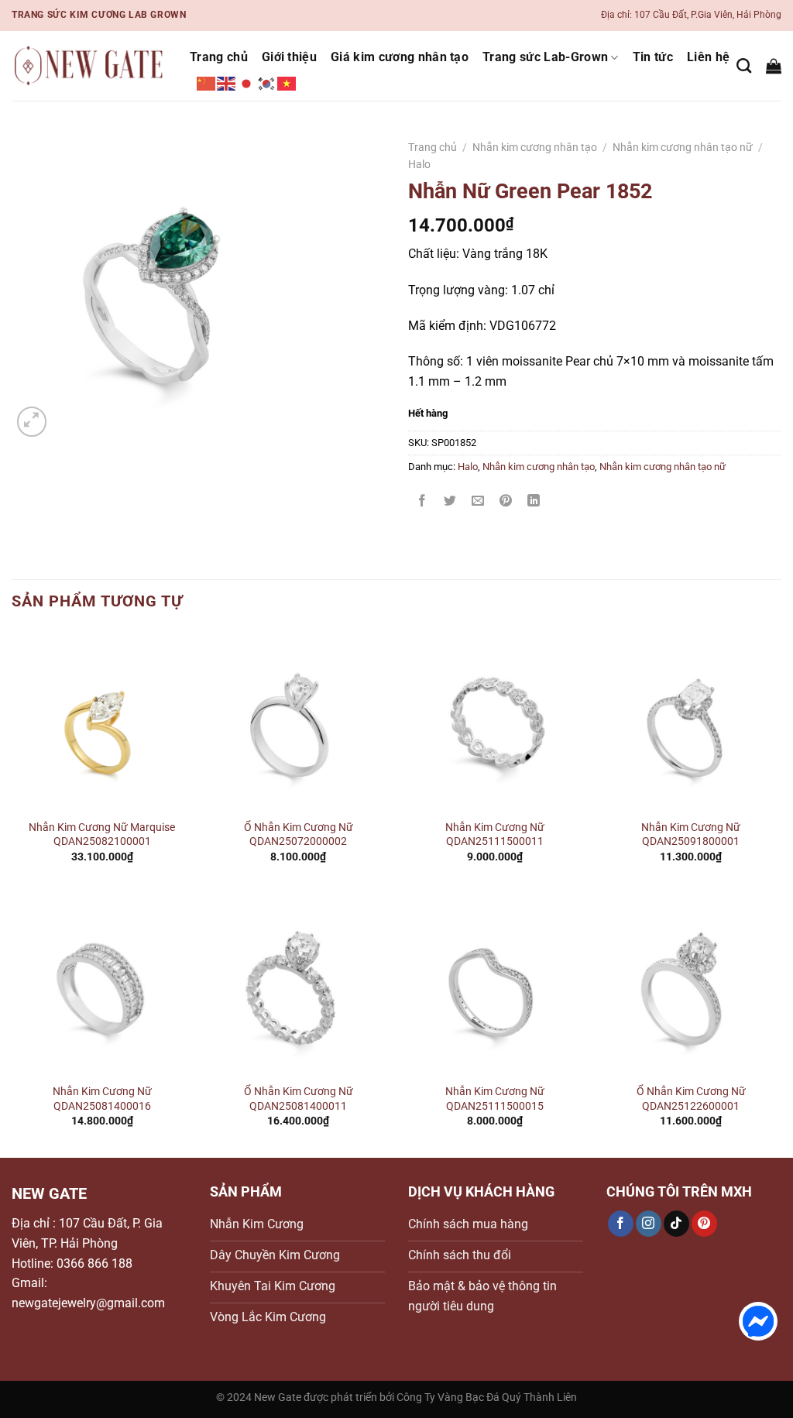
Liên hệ (708, 57)
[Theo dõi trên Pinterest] (704, 1223)
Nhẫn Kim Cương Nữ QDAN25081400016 (102, 1099)
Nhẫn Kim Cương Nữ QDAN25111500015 (494, 1099)
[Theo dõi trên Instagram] (648, 1223)
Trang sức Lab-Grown (545, 57)
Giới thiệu (289, 57)
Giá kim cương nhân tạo (400, 57)
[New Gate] (89, 66)
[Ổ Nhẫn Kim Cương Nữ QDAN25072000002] (298, 720)
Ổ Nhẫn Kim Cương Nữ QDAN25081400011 (298, 1099)
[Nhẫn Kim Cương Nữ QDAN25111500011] (494, 720)
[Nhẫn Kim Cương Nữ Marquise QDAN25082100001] (102, 720)
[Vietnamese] (287, 83)
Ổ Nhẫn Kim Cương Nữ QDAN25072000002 (298, 835)
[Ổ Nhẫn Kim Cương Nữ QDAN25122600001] (690, 984)
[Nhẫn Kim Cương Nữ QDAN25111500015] (494, 984)
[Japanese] (247, 83)
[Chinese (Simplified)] (207, 83)
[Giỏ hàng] (773, 66)
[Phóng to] (32, 422)
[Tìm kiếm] (743, 65)
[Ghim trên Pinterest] (506, 502)
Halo (419, 164)
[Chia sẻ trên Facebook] (422, 502)
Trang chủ (219, 57)
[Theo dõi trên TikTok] (676, 1223)
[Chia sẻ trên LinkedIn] (534, 502)
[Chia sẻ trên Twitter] (450, 502)
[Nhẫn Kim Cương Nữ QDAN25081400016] (102, 984)
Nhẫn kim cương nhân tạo (534, 147)
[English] (227, 83)
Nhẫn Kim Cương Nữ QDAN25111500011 (494, 835)
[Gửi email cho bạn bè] (478, 502)
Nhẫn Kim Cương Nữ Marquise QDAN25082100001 (102, 835)
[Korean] (267, 83)
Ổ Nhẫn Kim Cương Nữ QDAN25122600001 (691, 1099)
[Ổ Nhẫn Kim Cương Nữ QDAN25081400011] (298, 984)
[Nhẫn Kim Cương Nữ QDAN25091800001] (690, 720)
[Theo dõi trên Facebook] (620, 1223)
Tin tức (653, 57)
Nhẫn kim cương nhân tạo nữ (683, 147)
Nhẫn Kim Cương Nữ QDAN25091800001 (690, 835)
